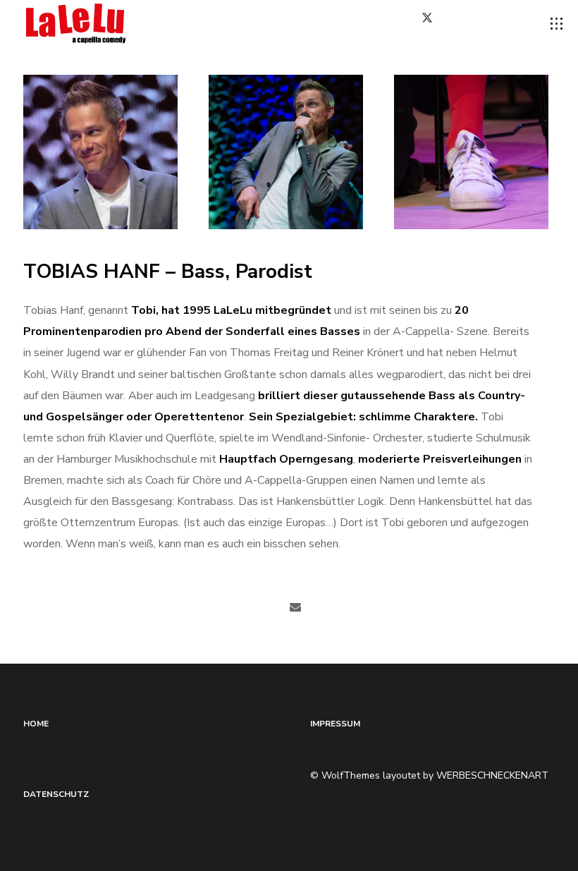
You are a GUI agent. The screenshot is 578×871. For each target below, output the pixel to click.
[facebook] (390, 23)
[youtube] (511, 24)
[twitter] (433, 23)
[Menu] (556, 24)
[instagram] (475, 23)
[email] (295, 607)
